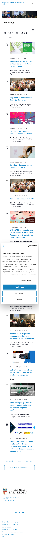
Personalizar (18, 293)
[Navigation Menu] (36, 3)
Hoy (19, 461)
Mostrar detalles (26, 281)
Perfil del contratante (10, 522)
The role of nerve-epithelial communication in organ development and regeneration (22, 336)
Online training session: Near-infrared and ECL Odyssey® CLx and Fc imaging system (22, 372)
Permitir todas (20, 287)
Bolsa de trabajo (8, 534)
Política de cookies (9, 529)
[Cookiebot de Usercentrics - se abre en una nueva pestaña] (28, 246)
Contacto (6, 537)
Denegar (20, 299)
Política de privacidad (10, 524)
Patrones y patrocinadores (12, 532)
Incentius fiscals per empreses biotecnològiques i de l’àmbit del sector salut (21, 63)
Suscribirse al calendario (18, 468)
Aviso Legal (6, 527)
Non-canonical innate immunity (22, 199)
